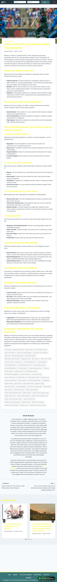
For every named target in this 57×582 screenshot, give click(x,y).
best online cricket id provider (12, 358)
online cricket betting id (32, 389)
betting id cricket (25, 358)
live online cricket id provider (34, 386)
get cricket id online (28, 383)
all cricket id (8, 349)
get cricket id (18, 383)
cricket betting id (42, 362)
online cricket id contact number (41, 392)
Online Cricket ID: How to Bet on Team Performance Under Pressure (13, 486)
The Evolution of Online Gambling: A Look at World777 (12, 526)
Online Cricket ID (8, 41)
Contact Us (46, 574)
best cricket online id (10, 352)
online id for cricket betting (11, 405)
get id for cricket (39, 383)
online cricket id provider (23, 395)
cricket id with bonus (10, 377)
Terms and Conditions (26, 574)
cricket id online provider (31, 371)
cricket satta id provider (34, 380)
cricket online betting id (11, 380)
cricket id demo (9, 371)
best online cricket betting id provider (14, 355)
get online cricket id (10, 386)
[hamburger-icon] (54, 2)
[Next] (53, 521)
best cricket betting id (18, 349)
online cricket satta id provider (12, 402)
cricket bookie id (22, 368)
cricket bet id (18, 362)
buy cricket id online (46, 358)
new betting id (47, 386)
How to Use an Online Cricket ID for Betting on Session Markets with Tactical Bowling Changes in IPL (43, 487)
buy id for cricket (9, 362)
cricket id (46, 368)
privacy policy (37, 574)
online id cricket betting (38, 402)
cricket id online (19, 371)
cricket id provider (25, 374)
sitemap (28, 577)
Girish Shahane (9, 51)
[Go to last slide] (4, 521)
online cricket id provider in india (40, 395)
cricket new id (44, 377)
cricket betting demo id (30, 362)
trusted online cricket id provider (38, 405)
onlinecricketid (24, 405)
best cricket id (29, 349)
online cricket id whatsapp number (13, 399)
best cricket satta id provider (24, 352)
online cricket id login (10, 395)
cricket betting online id (11, 368)
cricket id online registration (12, 374)
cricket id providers (36, 374)
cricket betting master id (39, 365)
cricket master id (21, 377)
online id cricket (26, 402)
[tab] (25, 539)
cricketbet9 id (45, 380)
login (9, 574)
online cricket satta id (29, 399)
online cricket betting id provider (13, 392)
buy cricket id (35, 358)
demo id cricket (9, 383)
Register (15, 574)
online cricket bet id (19, 389)
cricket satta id (22, 380)
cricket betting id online (11, 365)
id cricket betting (21, 386)
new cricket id (8, 389)
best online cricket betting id (40, 352)
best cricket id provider (41, 349)
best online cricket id (30, 355)
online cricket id (27, 392)
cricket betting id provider (24, 365)
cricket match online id (33, 377)
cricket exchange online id (35, 368)
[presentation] (14, 512)
